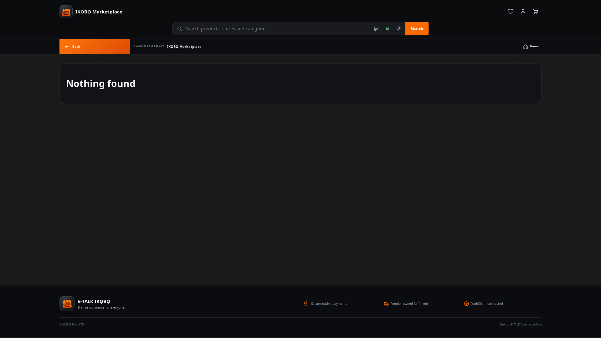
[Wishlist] (510, 11)
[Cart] (536, 11)
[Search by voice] (398, 28)
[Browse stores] (376, 28)
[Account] (523, 11)
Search (417, 28)
